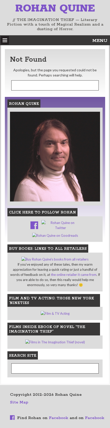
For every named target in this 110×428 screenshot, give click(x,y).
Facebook (58, 418)
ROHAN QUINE (55, 8)
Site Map (19, 402)
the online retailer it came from (73, 275)
